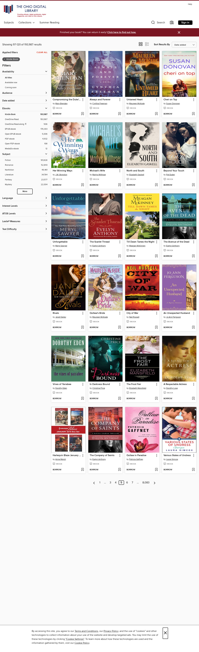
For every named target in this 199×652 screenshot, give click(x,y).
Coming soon (10, 87)
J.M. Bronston (61, 174)
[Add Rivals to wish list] (82, 328)
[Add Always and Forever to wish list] (119, 114)
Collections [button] (26, 22)
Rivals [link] (56, 313)
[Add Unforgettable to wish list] (82, 256)
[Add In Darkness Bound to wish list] (119, 399)
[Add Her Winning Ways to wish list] (82, 185)
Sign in (185, 22)
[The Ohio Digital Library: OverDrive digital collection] (25, 10)
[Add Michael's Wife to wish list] (119, 185)
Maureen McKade (137, 103)
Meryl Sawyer (61, 246)
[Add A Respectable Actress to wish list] (193, 399)
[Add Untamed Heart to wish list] (156, 114)
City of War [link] (132, 313)
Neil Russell (134, 317)
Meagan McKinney (137, 246)
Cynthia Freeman (99, 103)
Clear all (42, 52)
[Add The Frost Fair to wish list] (156, 399)
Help (190, 4)
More (25, 191)
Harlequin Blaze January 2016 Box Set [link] (67, 455)
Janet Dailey (60, 317)
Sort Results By (162, 44)
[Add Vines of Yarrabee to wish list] (82, 399)
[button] (157, 23)
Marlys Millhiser (99, 174)
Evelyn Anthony (99, 246)
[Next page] (155, 482)
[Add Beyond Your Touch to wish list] (193, 185)
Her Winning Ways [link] (62, 170)
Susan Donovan (173, 103)
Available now (11, 82)
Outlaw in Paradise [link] (136, 455)
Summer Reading (49, 22)
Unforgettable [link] (60, 242)
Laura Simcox (172, 459)
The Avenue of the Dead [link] (176, 242)
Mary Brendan (61, 103)
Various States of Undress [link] (177, 455)
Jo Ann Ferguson (173, 317)
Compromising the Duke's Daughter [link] (67, 99)
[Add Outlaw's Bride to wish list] (119, 328)
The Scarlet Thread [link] (100, 242)
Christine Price (98, 388)
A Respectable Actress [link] (175, 384)
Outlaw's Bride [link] (97, 313)
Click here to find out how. (121, 32)
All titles (8, 77)
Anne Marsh (60, 459)
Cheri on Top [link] (170, 99)
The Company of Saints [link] (102, 455)
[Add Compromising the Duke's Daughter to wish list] (82, 114)
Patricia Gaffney (136, 459)
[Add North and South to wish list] (156, 185)
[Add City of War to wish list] (156, 328)
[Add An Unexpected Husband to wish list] (193, 328)
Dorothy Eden (61, 388)
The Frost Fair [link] (134, 384)
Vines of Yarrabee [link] (62, 384)
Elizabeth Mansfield (137, 388)
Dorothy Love (172, 388)
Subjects (9, 22)
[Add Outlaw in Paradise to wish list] (156, 470)
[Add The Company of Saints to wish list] (119, 470)
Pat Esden (170, 174)
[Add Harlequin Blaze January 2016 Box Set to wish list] (82, 470)
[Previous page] (94, 482)
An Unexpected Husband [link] (177, 313)
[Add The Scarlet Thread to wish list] (119, 256)
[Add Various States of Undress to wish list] (193, 470)
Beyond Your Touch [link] (174, 170)
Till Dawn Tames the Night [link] (140, 242)
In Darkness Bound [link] (100, 384)
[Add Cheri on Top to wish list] (193, 114)
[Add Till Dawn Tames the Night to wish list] (156, 256)
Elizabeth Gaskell (136, 174)
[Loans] (172, 23)
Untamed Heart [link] (135, 99)
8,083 (145, 482)
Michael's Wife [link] (97, 170)
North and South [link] (135, 170)
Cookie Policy (81, 643)
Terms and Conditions (86, 631)
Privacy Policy (111, 631)
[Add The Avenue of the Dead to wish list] (193, 256)
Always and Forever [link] (100, 99)
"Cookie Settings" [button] (74, 639)
